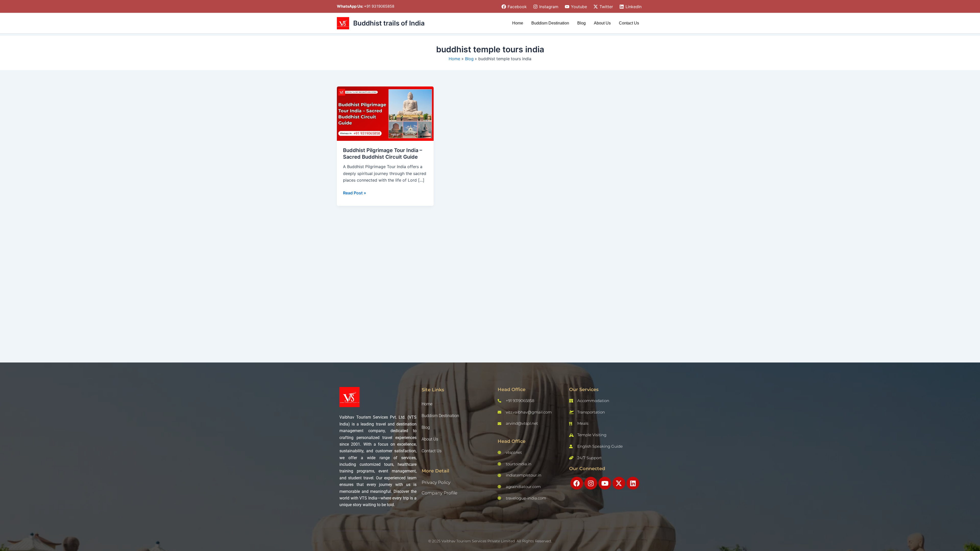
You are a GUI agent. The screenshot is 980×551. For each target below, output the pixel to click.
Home (517, 23)
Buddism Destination (550, 23)
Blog (581, 23)
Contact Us (629, 23)
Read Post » (354, 192)
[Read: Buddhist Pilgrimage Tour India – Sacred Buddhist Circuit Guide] (385, 113)
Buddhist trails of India (389, 23)
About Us (602, 23)
